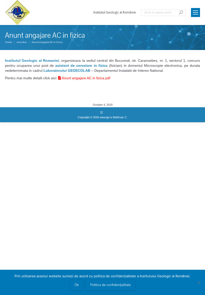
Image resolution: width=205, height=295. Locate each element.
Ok (76, 285)
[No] (198, 282)
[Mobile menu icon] (195, 12)
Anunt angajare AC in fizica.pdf (85, 78)
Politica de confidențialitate (110, 285)
